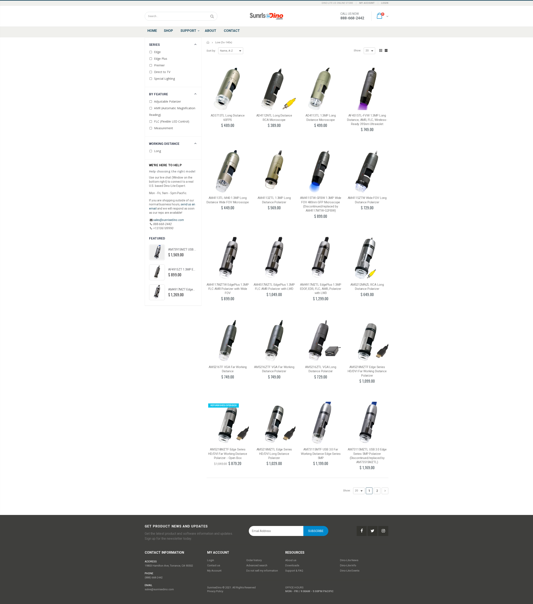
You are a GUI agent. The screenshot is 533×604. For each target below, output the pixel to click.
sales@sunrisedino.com (168, 220)
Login (384, 3)
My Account (367, 3)
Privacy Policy (215, 591)
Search (212, 16)
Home (208, 42)
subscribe (316, 531)
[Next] (385, 490)
